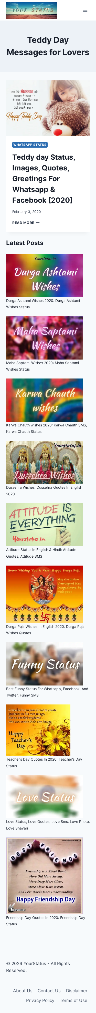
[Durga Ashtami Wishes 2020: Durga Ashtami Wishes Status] (48, 275)
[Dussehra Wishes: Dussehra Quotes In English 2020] (48, 462)
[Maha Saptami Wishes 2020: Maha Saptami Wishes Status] (48, 338)
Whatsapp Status (30, 145)
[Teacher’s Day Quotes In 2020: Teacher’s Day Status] (48, 730)
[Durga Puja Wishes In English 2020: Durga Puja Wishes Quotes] (48, 594)
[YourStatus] (31, 10)
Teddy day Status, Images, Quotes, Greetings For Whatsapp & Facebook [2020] (43, 178)
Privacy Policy (40, 1000)
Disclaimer (76, 990)
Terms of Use (73, 1000)
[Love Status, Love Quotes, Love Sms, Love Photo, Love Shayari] (48, 796)
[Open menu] (85, 10)
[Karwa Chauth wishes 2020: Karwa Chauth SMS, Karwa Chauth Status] (48, 400)
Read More (26, 223)
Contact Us (49, 990)
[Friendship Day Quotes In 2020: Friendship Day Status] (48, 875)
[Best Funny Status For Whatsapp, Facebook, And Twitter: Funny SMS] (48, 663)
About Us (23, 990)
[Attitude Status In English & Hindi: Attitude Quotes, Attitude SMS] (48, 525)
